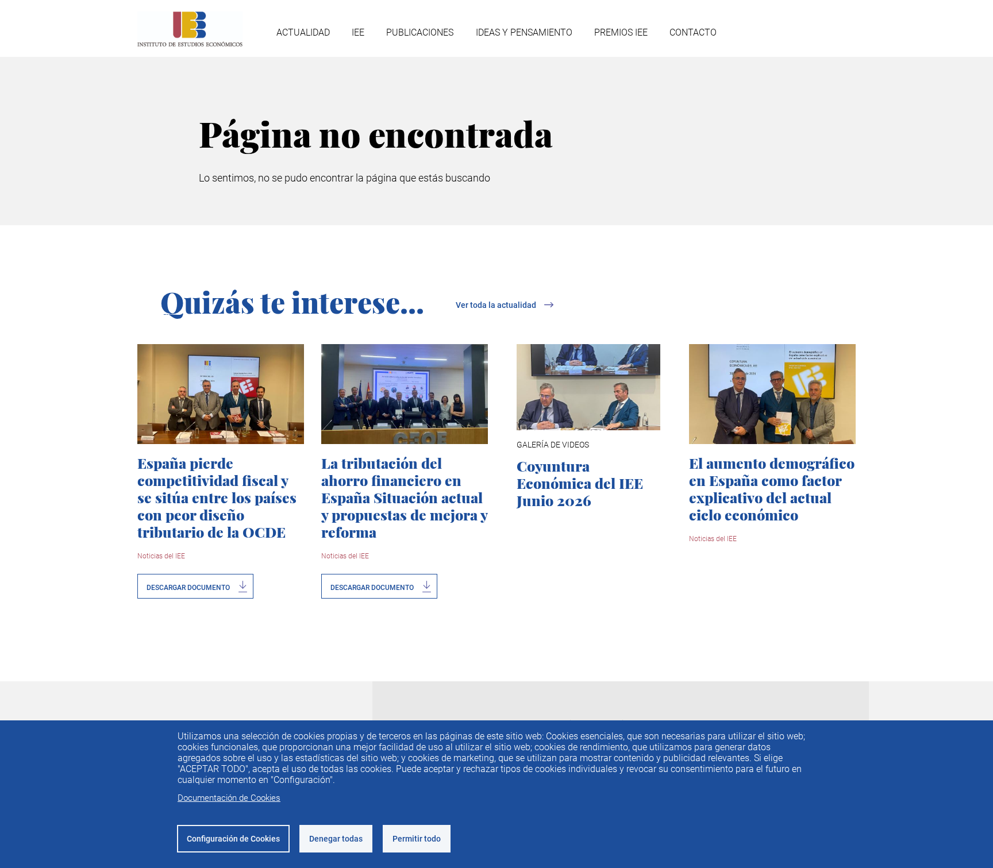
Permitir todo (416, 838)
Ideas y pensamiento (524, 32)
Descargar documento (188, 588)
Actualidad (303, 32)
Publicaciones (419, 32)
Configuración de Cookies (233, 838)
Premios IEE (621, 32)
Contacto (693, 32)
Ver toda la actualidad (496, 305)
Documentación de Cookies (229, 798)
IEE (358, 32)
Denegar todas (336, 838)
